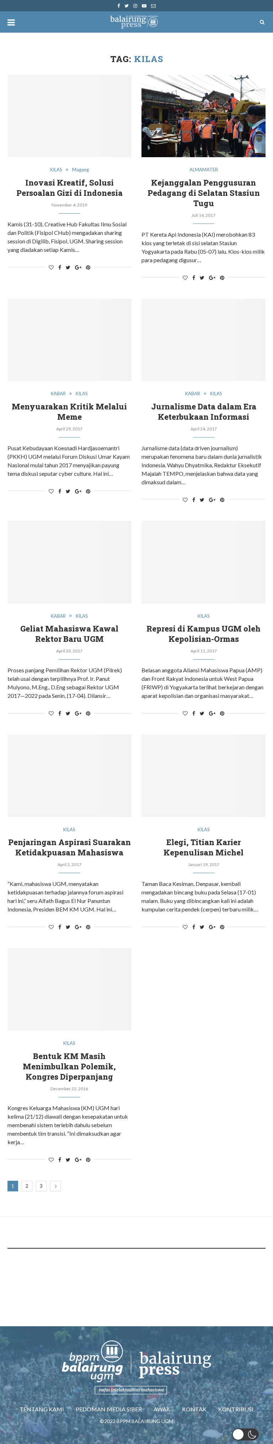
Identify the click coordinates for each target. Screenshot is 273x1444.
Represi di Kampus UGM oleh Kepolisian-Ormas (203, 633)
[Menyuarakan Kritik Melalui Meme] (69, 340)
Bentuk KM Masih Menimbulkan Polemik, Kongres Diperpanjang (69, 1066)
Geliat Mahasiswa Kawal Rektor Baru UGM (69, 633)
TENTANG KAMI (42, 1409)
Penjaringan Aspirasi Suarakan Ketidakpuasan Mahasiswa (69, 847)
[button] (245, 1434)
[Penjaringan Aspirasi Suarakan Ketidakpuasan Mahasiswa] (69, 775)
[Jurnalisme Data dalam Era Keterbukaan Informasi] (203, 340)
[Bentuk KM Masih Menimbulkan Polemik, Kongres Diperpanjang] (69, 989)
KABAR (58, 393)
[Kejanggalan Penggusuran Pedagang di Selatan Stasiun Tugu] (203, 116)
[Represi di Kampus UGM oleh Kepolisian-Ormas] (203, 562)
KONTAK (194, 1409)
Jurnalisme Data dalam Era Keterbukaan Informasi (203, 411)
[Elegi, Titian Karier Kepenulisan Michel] (203, 775)
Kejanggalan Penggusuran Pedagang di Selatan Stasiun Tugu (204, 192)
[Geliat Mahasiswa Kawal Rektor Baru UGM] (69, 562)
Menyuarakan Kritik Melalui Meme (69, 411)
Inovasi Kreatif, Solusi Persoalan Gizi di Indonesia (69, 187)
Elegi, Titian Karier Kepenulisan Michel (203, 847)
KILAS (56, 169)
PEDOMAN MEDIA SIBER (109, 1409)
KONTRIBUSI (235, 1409)
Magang (80, 169)
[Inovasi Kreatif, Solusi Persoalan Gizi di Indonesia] (69, 116)
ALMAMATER (203, 169)
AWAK (162, 1409)
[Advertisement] (136, 1275)
